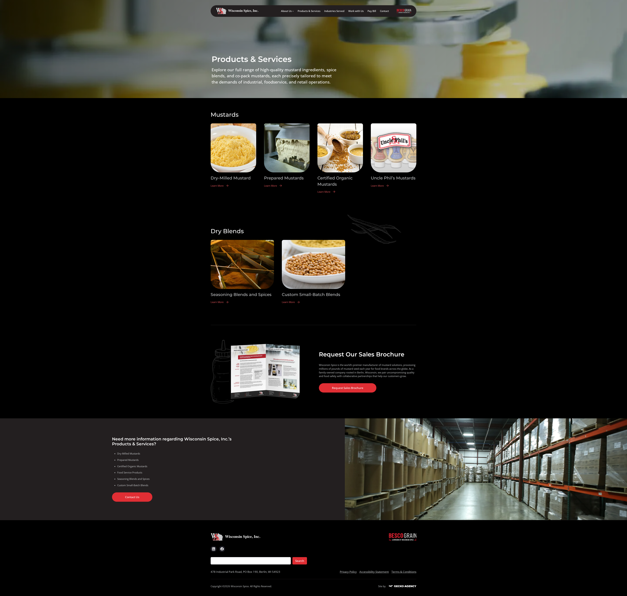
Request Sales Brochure (347, 388)
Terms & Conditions (403, 572)
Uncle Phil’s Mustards (393, 178)
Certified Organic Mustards (335, 181)
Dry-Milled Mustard (231, 178)
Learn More (217, 186)
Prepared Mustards (284, 178)
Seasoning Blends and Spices (241, 294)
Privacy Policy (348, 572)
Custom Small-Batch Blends (311, 294)
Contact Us (132, 497)
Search (299, 561)
